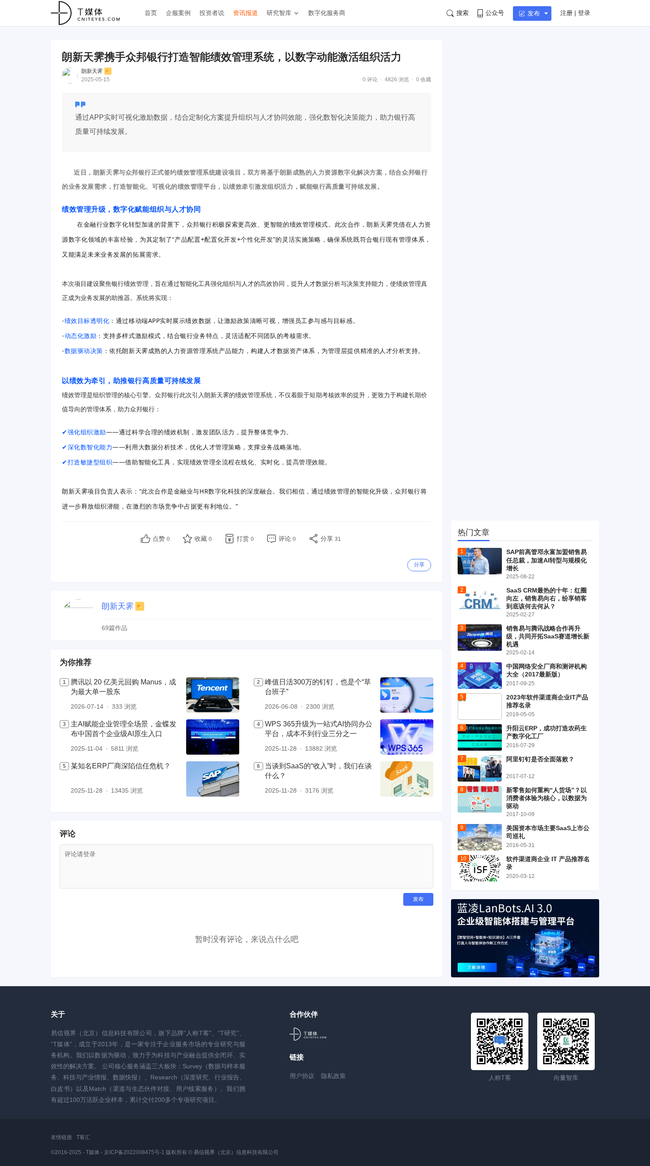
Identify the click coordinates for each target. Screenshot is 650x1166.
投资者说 (211, 12)
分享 (419, 565)
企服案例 (178, 12)
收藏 (203, 538)
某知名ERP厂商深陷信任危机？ (121, 766)
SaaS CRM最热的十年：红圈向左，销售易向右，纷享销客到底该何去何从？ (546, 598)
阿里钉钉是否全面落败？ (540, 759)
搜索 (462, 12)
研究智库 (279, 12)
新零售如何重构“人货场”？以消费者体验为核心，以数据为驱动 (546, 797)
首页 (151, 12)
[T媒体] (308, 1034)
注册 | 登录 (575, 12)
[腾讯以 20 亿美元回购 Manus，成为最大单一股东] (212, 695)
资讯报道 (245, 12)
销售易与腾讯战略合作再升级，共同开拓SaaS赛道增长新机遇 (547, 636)
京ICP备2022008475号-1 (135, 1152)
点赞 (161, 538)
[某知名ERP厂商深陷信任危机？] (212, 779)
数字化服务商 (326, 12)
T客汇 (83, 1137)
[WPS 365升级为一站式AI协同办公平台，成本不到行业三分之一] (406, 737)
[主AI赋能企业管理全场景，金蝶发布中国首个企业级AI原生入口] (212, 737)
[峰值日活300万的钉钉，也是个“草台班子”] (406, 695)
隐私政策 (333, 1075)
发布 (534, 13)
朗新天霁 (92, 71)
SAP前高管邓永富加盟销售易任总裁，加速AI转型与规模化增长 (546, 559)
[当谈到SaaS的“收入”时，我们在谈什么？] (406, 779)
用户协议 (302, 1075)
